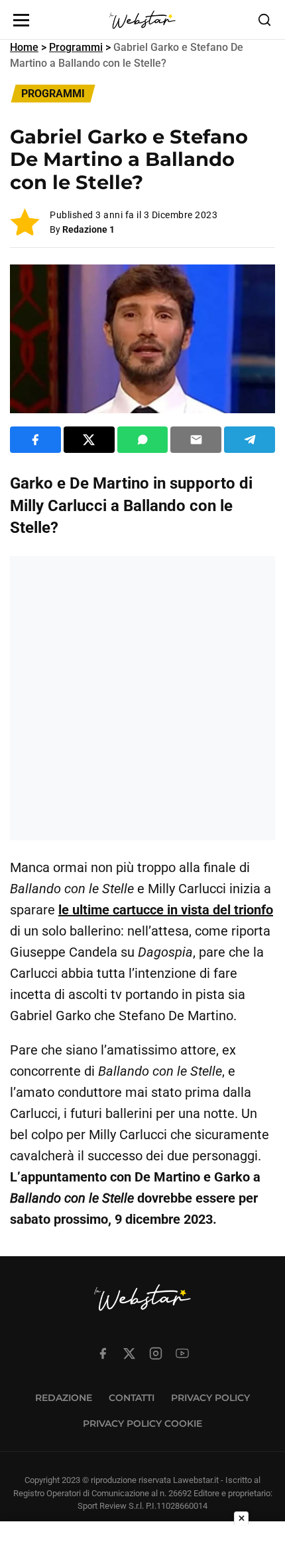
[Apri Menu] (21, 20)
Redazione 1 (88, 229)
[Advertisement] (142, 698)
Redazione (63, 1398)
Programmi (76, 47)
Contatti (131, 1398)
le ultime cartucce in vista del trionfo (165, 910)
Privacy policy (210, 1398)
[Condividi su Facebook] (35, 439)
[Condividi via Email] (195, 439)
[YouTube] (182, 1353)
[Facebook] (102, 1353)
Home (24, 47)
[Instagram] (155, 1353)
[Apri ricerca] (264, 20)
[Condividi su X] (89, 439)
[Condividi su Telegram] (249, 439)
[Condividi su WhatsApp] (142, 439)
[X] (129, 1353)
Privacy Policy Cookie (142, 1423)
